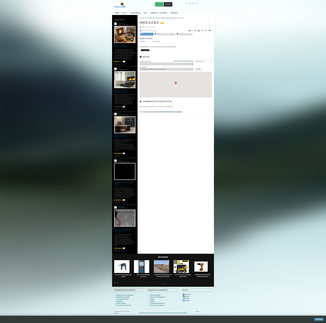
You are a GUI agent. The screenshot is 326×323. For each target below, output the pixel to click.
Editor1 (120, 113)
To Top (197, 311)
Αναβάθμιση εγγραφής (123, 297)
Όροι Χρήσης (142, 313)
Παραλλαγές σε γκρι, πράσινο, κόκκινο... (123, 183)
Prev (115, 283)
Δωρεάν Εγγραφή (155, 295)
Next (118, 283)
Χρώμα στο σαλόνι (120, 45)
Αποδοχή (319, 319)
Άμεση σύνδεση (160, 112)
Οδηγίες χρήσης (121, 303)
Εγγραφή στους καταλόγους (124, 295)
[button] (176, 83)
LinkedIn (187, 300)
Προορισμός (143, 67)
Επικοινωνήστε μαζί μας (123, 305)
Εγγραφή (168, 4)
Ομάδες (152, 299)
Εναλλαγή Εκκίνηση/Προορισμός (183, 61)
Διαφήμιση (119, 301)
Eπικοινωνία (155, 313)
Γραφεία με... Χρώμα (120, 136)
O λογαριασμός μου (122, 299)
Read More (124, 64)
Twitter (186, 298)
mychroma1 (121, 23)
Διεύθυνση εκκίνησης (145, 61)
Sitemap (149, 313)
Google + (187, 296)
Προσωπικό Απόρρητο (166, 313)
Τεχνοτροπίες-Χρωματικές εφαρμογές (122, 231)
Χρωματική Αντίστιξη (121, 185)
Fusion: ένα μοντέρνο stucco (123, 229)
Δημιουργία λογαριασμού (174, 112)
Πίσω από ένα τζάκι (120, 90)
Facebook (187, 294)
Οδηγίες (198, 69)
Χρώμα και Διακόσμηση (121, 47)
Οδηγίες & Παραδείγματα (157, 297)
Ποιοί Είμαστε (177, 313)
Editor (119, 68)
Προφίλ (152, 301)
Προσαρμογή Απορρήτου (157, 303)
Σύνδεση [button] (159, 4)
